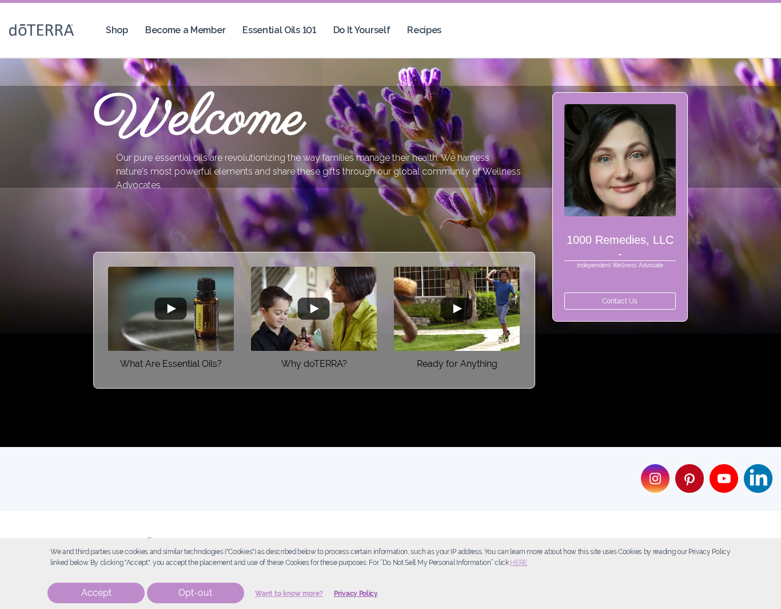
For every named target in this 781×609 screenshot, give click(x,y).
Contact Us (619, 301)
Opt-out (195, 592)
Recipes (424, 30)
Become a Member (185, 30)
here (518, 563)
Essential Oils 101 (279, 30)
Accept (96, 592)
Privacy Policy (356, 594)
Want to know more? (289, 594)
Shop (117, 30)
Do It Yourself (361, 30)
